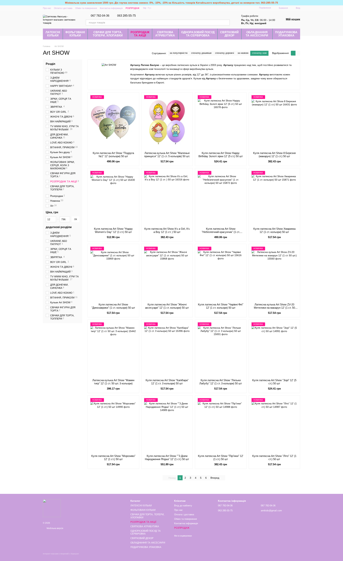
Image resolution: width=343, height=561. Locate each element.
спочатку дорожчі (224, 53)
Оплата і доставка (63, 8)
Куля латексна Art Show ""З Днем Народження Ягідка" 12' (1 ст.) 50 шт (167, 457)
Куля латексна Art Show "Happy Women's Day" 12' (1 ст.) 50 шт (113, 230)
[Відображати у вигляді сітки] (293, 53)
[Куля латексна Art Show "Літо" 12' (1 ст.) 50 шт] (274, 425)
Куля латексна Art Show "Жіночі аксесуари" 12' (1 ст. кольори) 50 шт (167, 306)
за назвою (243, 53)
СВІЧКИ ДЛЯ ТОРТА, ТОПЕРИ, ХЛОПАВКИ (108, 34)
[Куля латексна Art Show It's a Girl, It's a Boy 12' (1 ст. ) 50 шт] (167, 198)
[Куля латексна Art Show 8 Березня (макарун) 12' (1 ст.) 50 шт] (274, 122)
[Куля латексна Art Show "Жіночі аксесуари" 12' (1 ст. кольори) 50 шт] (167, 273)
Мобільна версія (54, 528)
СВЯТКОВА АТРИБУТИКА (165, 34)
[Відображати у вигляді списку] (297, 53)
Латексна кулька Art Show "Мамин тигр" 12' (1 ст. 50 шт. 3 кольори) (113, 382)
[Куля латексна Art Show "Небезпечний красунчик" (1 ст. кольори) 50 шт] (221, 198)
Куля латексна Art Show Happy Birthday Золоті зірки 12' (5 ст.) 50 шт (220, 154)
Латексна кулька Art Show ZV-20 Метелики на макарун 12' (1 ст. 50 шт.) (274, 307)
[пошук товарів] (227, 22)
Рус (149, 8)
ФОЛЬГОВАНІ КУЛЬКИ (75, 34)
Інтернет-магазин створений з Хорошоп (61, 554)
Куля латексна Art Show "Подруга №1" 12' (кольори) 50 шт (113, 154)
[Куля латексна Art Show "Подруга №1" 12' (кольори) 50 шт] (113, 122)
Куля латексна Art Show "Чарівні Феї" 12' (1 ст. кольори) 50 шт (220, 306)
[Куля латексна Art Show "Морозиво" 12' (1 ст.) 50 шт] (113, 425)
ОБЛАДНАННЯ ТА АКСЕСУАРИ (257, 34)
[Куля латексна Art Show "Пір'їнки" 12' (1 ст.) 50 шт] (221, 425)
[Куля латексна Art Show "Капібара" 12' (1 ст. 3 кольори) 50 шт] (167, 349)
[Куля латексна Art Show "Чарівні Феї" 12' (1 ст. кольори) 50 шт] (221, 273)
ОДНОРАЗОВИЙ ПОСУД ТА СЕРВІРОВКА (198, 34)
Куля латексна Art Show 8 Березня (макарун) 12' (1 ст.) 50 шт (274, 154)
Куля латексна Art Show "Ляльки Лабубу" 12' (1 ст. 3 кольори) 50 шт (220, 382)
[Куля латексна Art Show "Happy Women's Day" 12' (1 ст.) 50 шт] (113, 198)
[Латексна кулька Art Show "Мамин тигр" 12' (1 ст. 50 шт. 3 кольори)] (113, 349)
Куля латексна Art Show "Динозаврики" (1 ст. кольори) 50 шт (113, 306)
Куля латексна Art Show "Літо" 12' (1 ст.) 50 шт (274, 457)
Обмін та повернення (86, 8)
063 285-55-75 (126, 15)
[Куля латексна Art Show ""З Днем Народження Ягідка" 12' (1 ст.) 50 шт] (167, 425)
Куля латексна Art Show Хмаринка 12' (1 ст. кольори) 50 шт (274, 230)
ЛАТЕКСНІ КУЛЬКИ (53, 34)
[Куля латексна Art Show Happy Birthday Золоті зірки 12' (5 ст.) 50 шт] (221, 122)
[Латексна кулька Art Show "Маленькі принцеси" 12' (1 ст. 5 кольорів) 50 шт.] (167, 122)
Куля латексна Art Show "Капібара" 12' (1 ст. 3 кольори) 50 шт (167, 382)
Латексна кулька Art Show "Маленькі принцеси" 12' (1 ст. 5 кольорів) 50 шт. (167, 154)
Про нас (47, 8)
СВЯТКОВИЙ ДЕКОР (229, 34)
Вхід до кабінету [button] (183, 505)
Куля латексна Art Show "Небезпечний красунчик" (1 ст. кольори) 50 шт (221, 232)
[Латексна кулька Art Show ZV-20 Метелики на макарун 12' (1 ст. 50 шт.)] (274, 273)
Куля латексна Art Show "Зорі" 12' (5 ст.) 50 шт (274, 382)
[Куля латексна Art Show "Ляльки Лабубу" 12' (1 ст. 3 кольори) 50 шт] (221, 349)
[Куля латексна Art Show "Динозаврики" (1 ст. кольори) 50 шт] (113, 273)
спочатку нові (259, 53)
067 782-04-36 (100, 15)
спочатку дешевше (201, 53)
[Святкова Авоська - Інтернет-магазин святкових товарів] (52, 508)
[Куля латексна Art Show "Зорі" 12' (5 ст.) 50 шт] (274, 349)
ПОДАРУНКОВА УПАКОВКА (286, 34)
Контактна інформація (111, 8)
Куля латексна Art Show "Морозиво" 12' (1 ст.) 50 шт (113, 457)
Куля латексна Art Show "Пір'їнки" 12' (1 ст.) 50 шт (220, 457)
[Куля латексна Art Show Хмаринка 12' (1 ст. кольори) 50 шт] (274, 198)
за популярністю (179, 53)
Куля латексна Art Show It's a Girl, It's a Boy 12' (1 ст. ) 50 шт (167, 230)
